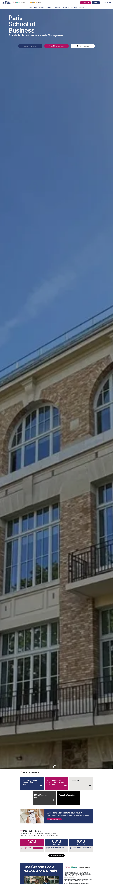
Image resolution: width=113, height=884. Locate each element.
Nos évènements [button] (83, 46)
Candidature (85, 2)
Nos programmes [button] (30, 46)
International (74, 7)
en (110, 2)
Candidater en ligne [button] (56, 46)
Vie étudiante (65, 7)
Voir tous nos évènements (56, 855)
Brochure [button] (96, 2)
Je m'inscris (38, 848)
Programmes (49, 7)
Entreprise (81, 7)
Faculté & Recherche (39, 7)
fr (107, 2)
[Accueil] (6, 3)
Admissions (57, 7)
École (30, 7)
